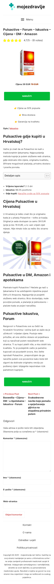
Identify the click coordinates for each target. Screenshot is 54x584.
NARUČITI (27, 96)
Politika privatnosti (27, 547)
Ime (12, 477)
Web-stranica (10, 501)
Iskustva (14, 128)
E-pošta (14, 489)
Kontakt (27, 525)
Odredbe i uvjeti (27, 540)
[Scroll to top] (49, 579)
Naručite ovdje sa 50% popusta (33, 193)
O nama (27, 532)
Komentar (15, 438)
